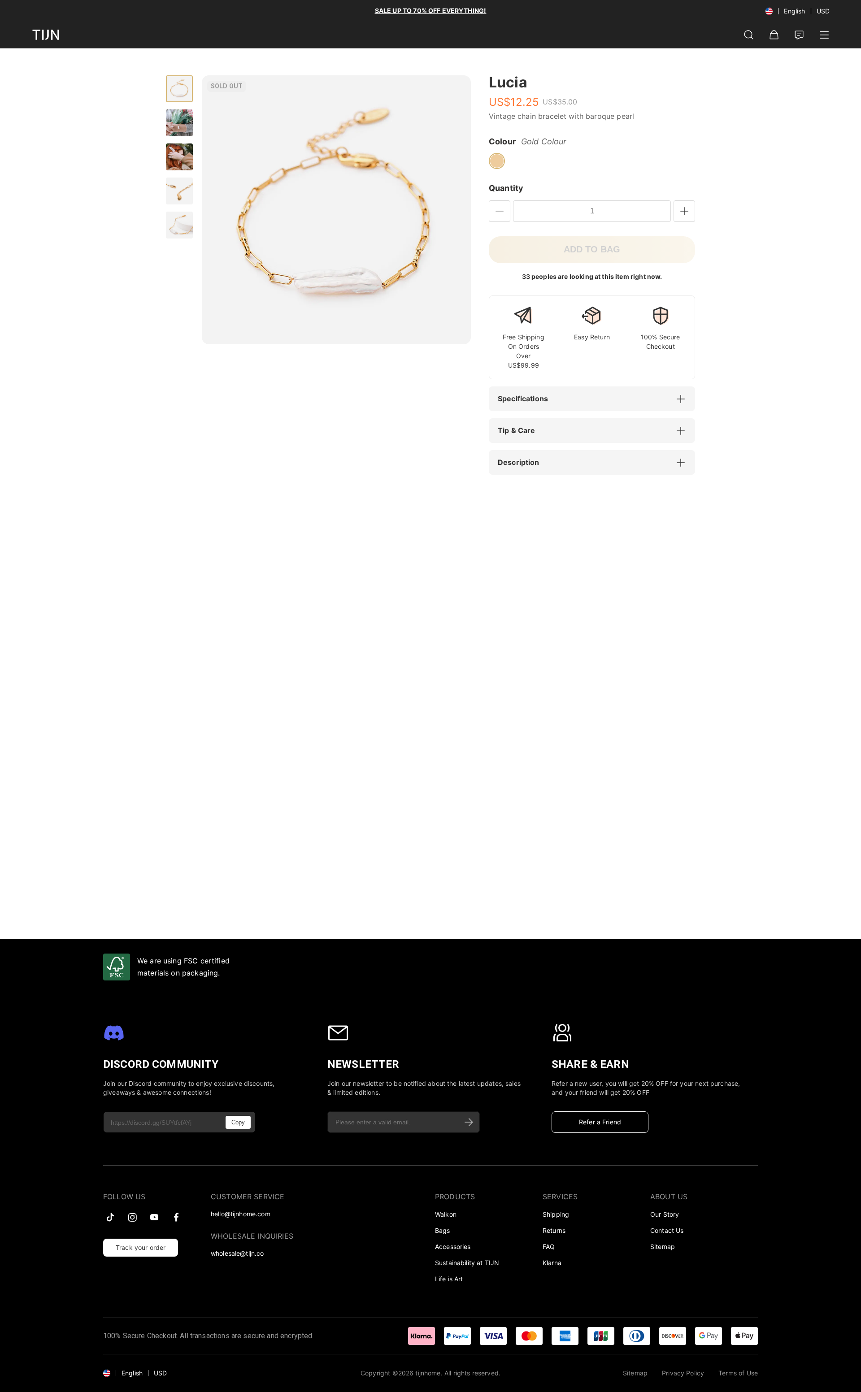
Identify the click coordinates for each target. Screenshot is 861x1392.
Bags (442, 1230)
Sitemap (662, 1246)
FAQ (549, 1246)
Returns (554, 1230)
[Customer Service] (799, 35)
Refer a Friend (600, 1122)
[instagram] (132, 1217)
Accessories (453, 1246)
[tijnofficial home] (45, 35)
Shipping (556, 1214)
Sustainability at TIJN (467, 1262)
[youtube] (154, 1217)
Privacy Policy (683, 1373)
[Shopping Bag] (774, 35)
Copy (238, 1122)
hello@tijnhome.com (240, 1214)
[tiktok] (110, 1217)
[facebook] (176, 1217)
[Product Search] (749, 35)
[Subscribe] (469, 1122)
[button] (596, 399)
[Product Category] (824, 35)
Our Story (664, 1214)
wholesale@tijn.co (237, 1253)
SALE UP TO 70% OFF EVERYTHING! (431, 10)
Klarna (552, 1262)
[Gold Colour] (497, 161)
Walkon (446, 1214)
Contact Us (667, 1230)
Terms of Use (738, 1373)
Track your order (140, 1247)
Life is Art (449, 1279)
